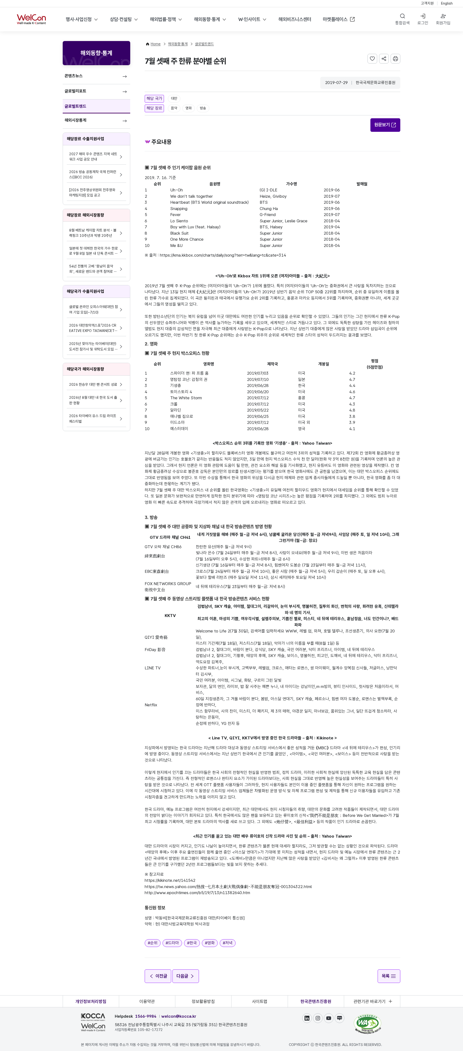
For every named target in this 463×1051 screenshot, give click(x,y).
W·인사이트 (249, 19)
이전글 (161, 976)
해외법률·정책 (163, 19)
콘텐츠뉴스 (74, 75)
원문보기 (382, 124)
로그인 (422, 23)
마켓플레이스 (335, 19)
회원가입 (443, 23)
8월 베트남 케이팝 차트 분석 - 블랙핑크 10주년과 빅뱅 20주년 (92, 233)
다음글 (182, 976)
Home (156, 44)
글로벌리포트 (75, 91)
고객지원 (427, 3)
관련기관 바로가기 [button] (370, 1001)
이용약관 (147, 1001)
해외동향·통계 (207, 19)
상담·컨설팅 (121, 19)
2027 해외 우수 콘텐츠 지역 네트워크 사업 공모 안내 (93, 156)
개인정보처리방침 (90, 1001)
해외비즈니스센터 (295, 19)
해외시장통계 (75, 120)
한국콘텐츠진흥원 (315, 1001)
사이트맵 (259, 1001)
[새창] (367, 1016)
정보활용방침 (203, 1001)
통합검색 (402, 23)
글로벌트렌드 (75, 106)
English (447, 3)
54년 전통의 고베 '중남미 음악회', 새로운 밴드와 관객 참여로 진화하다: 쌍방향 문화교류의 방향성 (93, 269)
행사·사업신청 (79, 19)
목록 (385, 976)
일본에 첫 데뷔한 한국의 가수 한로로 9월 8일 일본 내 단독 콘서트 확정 (93, 251)
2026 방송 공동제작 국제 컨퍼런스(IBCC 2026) (92, 174)
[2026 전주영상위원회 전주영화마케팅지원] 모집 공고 (92, 192)
